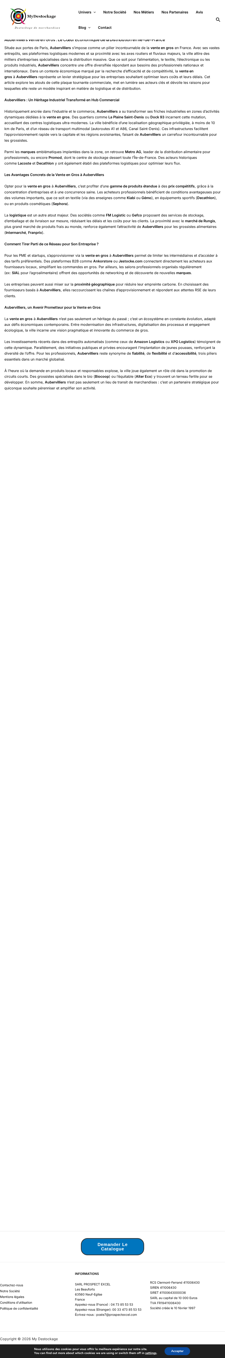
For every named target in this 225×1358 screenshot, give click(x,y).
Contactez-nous (11, 1285)
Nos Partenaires (174, 12)
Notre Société (114, 12)
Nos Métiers (144, 12)
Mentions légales (12, 1297)
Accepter (177, 1351)
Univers (84, 12)
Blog (82, 27)
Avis (199, 12)
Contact (105, 27)
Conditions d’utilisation (16, 1302)
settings (150, 1353)
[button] (93, 12)
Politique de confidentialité (19, 1308)
